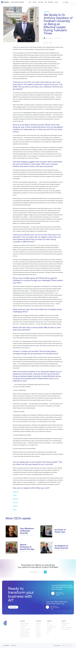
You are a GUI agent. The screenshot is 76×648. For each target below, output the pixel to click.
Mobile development (24, 632)
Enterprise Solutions (24, 634)
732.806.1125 (64, 625)
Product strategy (24, 625)
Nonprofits (38, 636)
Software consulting (24, 623)
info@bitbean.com (65, 623)
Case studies (50, 625)
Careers (48, 630)
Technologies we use (51, 627)
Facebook (15, 491)
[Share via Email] (50, 42)
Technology (38, 629)
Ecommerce (38, 632)
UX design (22, 627)
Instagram (15, 499)
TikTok (14, 509)
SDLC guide (49, 629)
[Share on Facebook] (48, 42)
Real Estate (38, 634)
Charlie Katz (50, 38)
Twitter (15, 495)
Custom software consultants (17, 2)
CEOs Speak (50, 2)
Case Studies (41, 2)
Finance (37, 627)
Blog (46, 2)
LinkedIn (15, 506)
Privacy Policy (13, 645)
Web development (24, 630)
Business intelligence (24, 636)
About (30, 2)
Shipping (38, 630)
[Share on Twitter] (45, 42)
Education (38, 625)
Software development (25, 629)
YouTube (15, 502)
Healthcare (38, 623)
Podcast (56, 2)
